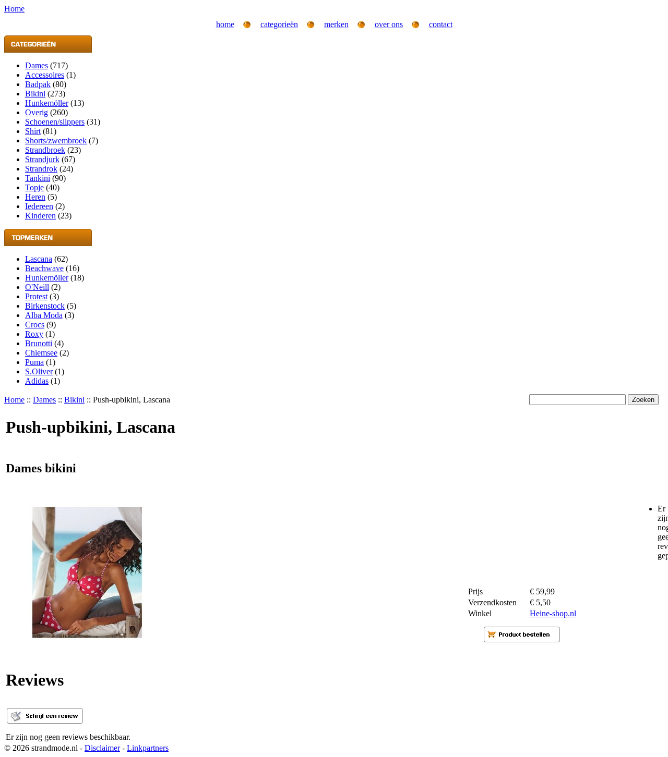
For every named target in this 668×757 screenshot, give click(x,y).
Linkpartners (148, 747)
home (225, 24)
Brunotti (38, 343)
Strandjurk (42, 159)
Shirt (33, 131)
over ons (389, 24)
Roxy (34, 333)
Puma (34, 362)
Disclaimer (102, 747)
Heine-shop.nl (553, 613)
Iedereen (39, 206)
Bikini (35, 93)
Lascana (38, 258)
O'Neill (37, 287)
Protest (36, 296)
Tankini (37, 178)
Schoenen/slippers (55, 121)
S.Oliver (39, 371)
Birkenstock (45, 305)
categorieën (279, 24)
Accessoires (44, 74)
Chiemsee (41, 352)
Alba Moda (44, 315)
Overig (36, 112)
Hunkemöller (46, 103)
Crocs (34, 324)
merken (336, 24)
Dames (36, 65)
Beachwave (44, 268)
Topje (34, 187)
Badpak (38, 84)
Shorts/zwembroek (56, 140)
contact (440, 24)
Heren (35, 196)
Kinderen (40, 215)
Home (14, 399)
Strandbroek (45, 149)
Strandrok (41, 168)
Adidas (37, 380)
